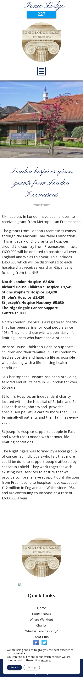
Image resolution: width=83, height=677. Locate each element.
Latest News (41, 613)
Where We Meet (41, 619)
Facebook (36, 643)
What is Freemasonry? (41, 631)
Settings (31, 667)
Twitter (44, 643)
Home (41, 608)
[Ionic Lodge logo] (41, 42)
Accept (14, 667)
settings (46, 660)
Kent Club (41, 637)
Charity (41, 625)
